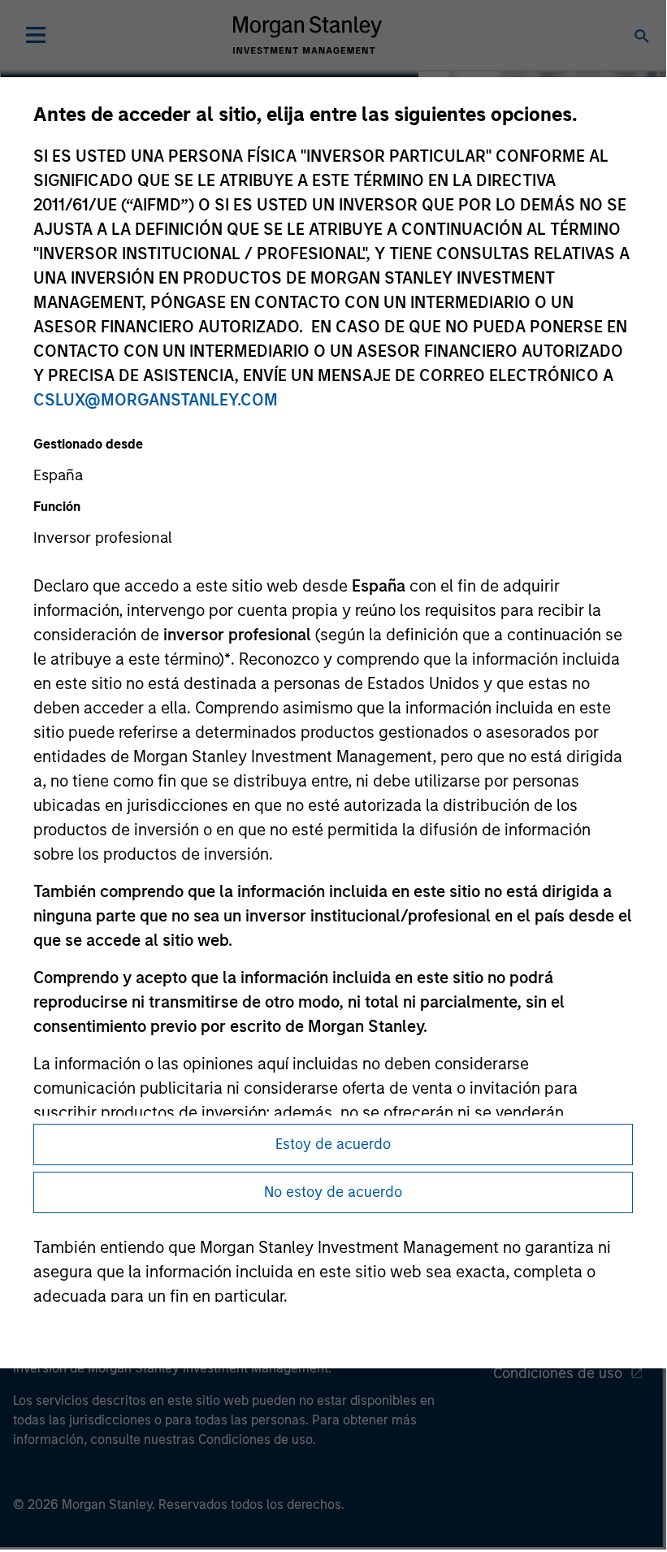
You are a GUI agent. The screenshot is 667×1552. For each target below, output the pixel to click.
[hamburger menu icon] (35, 35)
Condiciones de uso (557, 1373)
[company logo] (307, 35)
